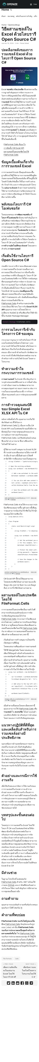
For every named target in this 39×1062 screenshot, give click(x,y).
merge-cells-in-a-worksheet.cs (15, 699)
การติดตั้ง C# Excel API (14, 148)
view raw (33, 498)
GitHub (13, 499)
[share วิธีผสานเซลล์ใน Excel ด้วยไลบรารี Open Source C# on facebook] (22, 983)
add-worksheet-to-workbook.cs (15, 498)
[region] (20, 478)
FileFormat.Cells (9, 303)
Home (5, 9)
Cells (17, 959)
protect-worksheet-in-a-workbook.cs (17, 572)
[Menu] (31, 4)
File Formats (7, 959)
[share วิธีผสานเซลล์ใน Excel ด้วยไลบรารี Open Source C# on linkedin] (13, 983)
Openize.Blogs (14, 25)
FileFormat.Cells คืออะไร (15, 144)
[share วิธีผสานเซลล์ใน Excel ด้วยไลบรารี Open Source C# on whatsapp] (26, 983)
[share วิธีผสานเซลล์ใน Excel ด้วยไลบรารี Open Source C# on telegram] (31, 983)
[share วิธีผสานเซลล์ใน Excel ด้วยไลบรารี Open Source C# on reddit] (17, 983)
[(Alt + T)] (11, 9)
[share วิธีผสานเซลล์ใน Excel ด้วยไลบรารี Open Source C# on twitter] (8, 983)
